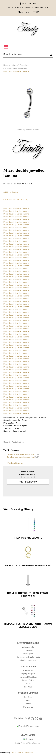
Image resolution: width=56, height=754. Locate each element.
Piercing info (28, 653)
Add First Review (10, 192)
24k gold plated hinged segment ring (28, 565)
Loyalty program (28, 674)
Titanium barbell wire (28, 538)
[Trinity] (28, 29)
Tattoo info (28, 650)
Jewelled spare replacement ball (21, 457)
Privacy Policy (28, 680)
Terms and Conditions (28, 677)
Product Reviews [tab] (15, 463)
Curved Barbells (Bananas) (15, 68)
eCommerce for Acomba (22, 752)
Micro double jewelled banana (16, 208)
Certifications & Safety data (28, 657)
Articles (28, 703)
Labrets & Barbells (19, 65)
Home (6, 65)
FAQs (28, 683)
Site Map (28, 687)
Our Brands (28, 707)
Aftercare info (28, 647)
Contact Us (28, 670)
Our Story (28, 697)
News (28, 700)
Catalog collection (28, 660)
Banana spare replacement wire (20, 454)
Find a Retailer (28, 3)
